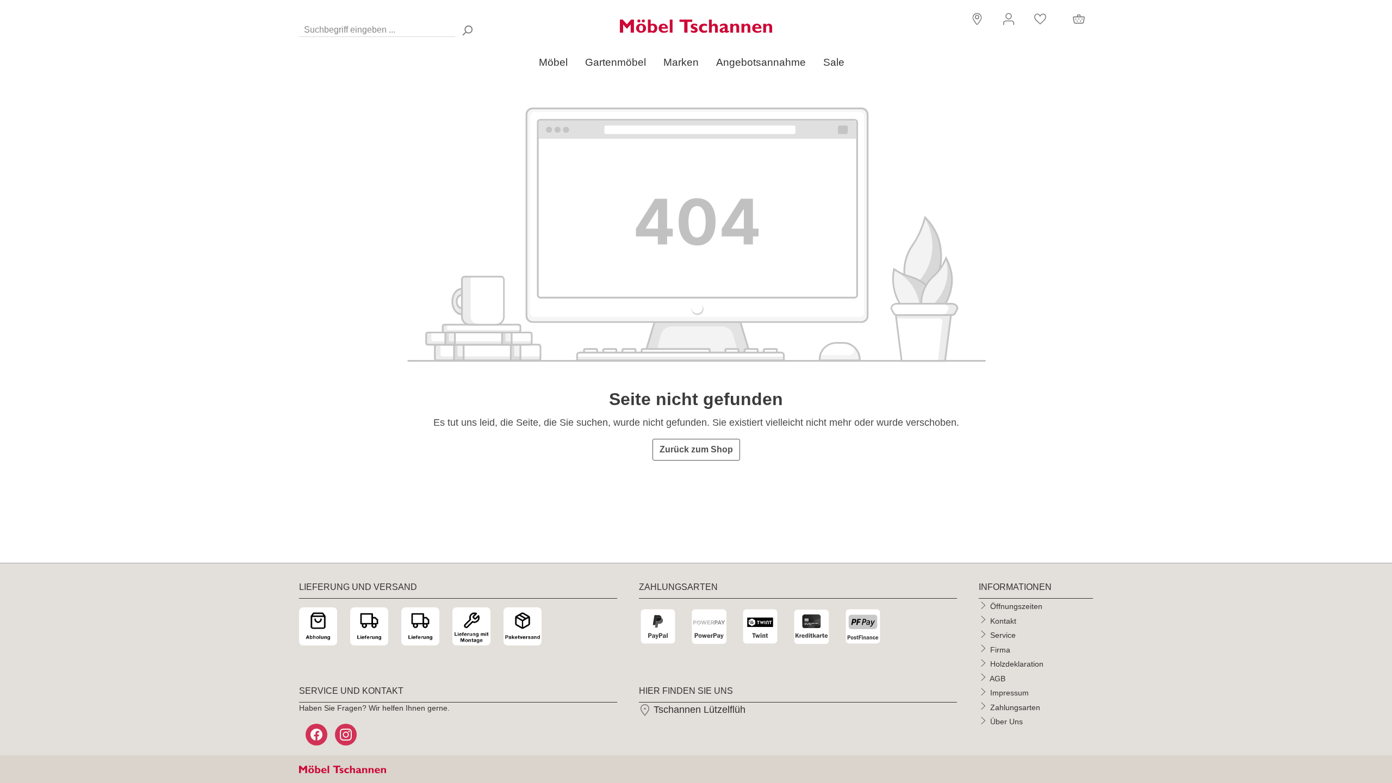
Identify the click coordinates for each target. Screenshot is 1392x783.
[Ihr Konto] (1009, 19)
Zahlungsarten (1015, 707)
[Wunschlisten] (1040, 19)
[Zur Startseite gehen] (696, 26)
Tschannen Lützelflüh (698, 709)
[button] (975, 18)
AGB (997, 678)
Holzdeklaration (1016, 664)
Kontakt (1003, 620)
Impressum (1009, 692)
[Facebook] (318, 734)
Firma (1000, 649)
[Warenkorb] (1079, 19)
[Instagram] (347, 734)
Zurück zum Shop (696, 449)
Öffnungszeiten (1016, 606)
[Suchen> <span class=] (467, 30)
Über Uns (1006, 721)
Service (1003, 635)
